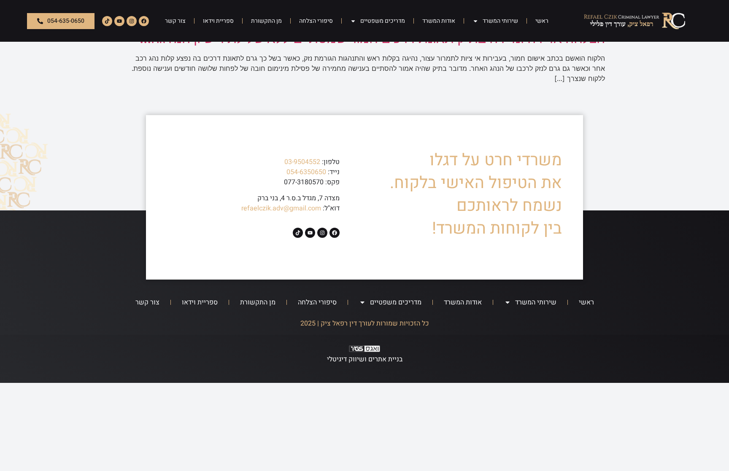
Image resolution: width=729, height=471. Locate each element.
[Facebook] (144, 21)
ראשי (541, 20)
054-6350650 (306, 172)
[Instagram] (132, 21)
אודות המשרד (438, 20)
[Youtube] (119, 21)
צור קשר (175, 20)
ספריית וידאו (218, 20)
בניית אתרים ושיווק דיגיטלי (364, 359)
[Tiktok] (107, 21)
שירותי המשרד (500, 20)
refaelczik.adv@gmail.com (281, 208)
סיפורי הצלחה (316, 20)
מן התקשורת (266, 20)
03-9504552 (302, 162)
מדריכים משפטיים (382, 20)
